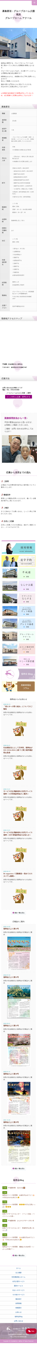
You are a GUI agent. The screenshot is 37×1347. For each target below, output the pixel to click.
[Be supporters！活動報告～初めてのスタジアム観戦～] (19, 896)
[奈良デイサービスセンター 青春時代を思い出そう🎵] (5, 1225)
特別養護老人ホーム (18, 1277)
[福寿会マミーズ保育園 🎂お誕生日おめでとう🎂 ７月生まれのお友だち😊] (5, 1234)
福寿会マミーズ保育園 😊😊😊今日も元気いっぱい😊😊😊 (18, 1205)
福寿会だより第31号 (11, 1026)
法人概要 (18, 1272)
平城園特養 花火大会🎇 (16, 1188)
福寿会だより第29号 (11, 1122)
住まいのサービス (18, 1290)
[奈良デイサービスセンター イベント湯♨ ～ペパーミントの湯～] (5, 1211)
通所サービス (18, 1286)
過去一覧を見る (19, 913)
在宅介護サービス (18, 1281)
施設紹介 (18, 1299)
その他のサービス (18, 1294)
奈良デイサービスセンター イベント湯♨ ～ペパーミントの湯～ (18, 1215)
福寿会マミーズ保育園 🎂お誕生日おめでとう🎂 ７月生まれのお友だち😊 (18, 1238)
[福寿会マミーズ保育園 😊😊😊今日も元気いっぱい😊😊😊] (5, 1201)
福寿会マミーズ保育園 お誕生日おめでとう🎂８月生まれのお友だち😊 (18, 1196)
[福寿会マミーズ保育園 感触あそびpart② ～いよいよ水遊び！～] (5, 1244)
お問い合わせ (18, 1321)
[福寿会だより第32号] (19, 1001)
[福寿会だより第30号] (19, 1098)
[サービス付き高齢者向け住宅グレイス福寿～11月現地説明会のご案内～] (19, 813)
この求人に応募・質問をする (19, 396)
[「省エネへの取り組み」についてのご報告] (19, 728)
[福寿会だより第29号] (19, 1146)
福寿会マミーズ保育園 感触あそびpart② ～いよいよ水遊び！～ (18, 1248)
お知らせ (18, 1312)
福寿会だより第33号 (11, 929)
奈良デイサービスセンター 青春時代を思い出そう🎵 (18, 1229)
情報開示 (18, 1308)
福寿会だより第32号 (11, 977)
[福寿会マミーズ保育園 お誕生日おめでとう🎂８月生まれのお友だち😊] (5, 1192)
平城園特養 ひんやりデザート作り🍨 (21, 1220)
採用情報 (18, 1303)
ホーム (18, 1268)
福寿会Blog (18, 1316)
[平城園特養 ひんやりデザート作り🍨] (5, 1220)
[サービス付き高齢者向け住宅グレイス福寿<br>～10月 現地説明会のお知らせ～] (19, 854)
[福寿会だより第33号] (19, 953)
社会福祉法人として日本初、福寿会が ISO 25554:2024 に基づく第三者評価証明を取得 (18, 750)
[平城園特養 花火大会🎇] (5, 1187)
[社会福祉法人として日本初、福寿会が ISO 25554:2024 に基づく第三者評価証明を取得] (19, 772)
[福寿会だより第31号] (19, 1050)
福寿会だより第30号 (11, 1074)
